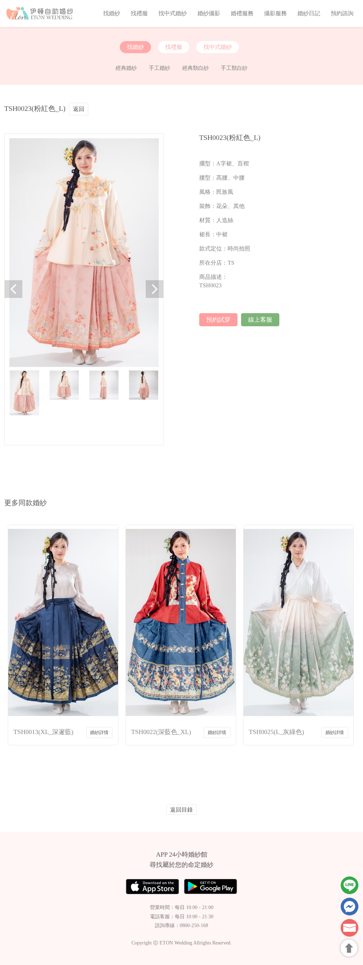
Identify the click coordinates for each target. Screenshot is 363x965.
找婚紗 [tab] (135, 47)
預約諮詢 (342, 13)
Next (154, 289)
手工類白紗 (234, 68)
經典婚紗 (126, 68)
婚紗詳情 (99, 732)
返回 (78, 109)
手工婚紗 (159, 68)
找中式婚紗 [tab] (217, 47)
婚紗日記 (308, 13)
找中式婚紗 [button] (172, 13)
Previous (13, 289)
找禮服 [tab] (173, 47)
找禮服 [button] (139, 13)
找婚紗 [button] (111, 13)
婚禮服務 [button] (242, 13)
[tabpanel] (181, 68)
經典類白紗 (195, 68)
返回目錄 (181, 810)
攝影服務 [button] (275, 13)
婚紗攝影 (208, 13)
